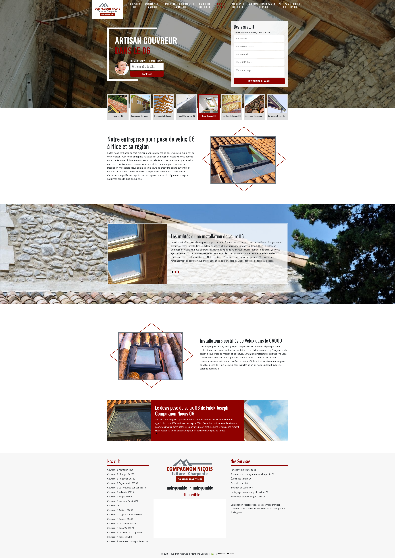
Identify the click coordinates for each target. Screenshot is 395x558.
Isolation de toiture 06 (237, 5)
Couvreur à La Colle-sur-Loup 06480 (125, 532)
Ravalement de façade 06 (152, 5)
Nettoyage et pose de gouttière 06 (290, 5)
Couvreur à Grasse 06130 (120, 536)
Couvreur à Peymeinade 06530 (122, 483)
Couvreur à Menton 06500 (120, 469)
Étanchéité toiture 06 (204, 5)
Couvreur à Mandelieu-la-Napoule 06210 (127, 541)
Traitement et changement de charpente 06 (178, 5)
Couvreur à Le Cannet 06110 (121, 523)
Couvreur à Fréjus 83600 (119, 496)
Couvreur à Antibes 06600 (120, 510)
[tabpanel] (227, 249)
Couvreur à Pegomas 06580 (121, 478)
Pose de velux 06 (221, 5)
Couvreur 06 (134, 5)
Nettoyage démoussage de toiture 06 (262, 5)
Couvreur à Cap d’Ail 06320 (120, 527)
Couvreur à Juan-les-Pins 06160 (122, 501)
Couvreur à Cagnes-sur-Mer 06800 (124, 514)
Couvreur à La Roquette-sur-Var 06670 (126, 487)
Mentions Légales (199, 553)
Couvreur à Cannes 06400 (120, 519)
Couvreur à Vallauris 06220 (120, 492)
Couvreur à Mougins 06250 (120, 474)
